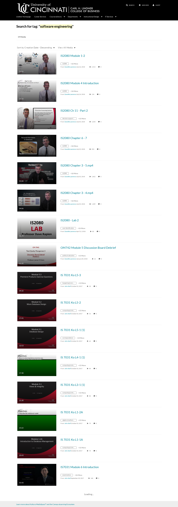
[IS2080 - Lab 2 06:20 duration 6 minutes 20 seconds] (36, 228)
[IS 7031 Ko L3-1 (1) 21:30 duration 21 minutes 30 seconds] (36, 392)
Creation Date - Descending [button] (34, 47)
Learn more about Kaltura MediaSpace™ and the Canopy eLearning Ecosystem (45, 504)
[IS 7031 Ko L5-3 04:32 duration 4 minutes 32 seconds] (36, 283)
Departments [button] (73, 17)
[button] (130, 5)
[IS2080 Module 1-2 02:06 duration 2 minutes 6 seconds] (36, 63)
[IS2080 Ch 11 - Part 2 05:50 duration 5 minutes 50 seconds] (36, 118)
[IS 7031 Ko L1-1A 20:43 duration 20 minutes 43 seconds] (36, 447)
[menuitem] (25, 16)
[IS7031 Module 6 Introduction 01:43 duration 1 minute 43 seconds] (36, 475)
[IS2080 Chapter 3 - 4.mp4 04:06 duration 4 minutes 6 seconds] (36, 200)
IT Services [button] (109, 17)
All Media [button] (65, 47)
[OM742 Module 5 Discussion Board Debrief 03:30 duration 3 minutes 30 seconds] (36, 255)
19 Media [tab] (22, 37)
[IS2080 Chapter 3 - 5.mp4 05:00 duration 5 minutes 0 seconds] (36, 173)
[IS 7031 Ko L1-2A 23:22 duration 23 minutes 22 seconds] (36, 420)
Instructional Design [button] (91, 17)
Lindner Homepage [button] (23, 17)
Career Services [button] (40, 17)
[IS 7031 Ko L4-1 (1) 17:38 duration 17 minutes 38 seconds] (36, 365)
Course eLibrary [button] (56, 17)
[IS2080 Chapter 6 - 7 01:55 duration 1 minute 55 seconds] (36, 145)
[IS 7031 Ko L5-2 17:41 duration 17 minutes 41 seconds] (36, 310)
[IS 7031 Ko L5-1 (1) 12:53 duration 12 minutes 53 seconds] (36, 337)
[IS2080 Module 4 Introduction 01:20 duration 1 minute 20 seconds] (36, 91)
